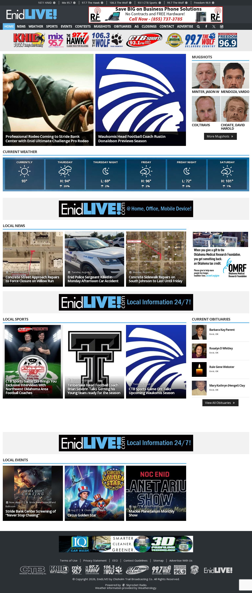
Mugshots (102, 26)
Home (9, 26)
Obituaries (122, 26)
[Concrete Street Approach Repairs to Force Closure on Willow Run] (33, 259)
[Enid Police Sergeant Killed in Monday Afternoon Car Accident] (94, 259)
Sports (52, 26)
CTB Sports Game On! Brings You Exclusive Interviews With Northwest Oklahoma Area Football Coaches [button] (31, 387)
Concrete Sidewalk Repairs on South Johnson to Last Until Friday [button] (155, 279)
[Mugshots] (206, 75)
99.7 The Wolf (175, 2)
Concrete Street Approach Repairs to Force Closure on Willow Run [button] (32, 279)
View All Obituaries (218, 403)
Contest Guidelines (136, 560)
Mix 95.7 (67, 2)
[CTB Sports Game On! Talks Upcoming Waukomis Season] (156, 362)
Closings (149, 26)
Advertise (185, 26)
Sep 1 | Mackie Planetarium (148, 506)
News (21, 26)
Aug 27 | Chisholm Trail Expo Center (92, 510)
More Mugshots (218, 136)
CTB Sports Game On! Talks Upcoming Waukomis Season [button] (151, 391)
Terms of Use (68, 560)
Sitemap (158, 560)
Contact (167, 26)
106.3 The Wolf (119, 2)
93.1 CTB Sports (148, 2)
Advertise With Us (180, 560)
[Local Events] (33, 493)
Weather (36, 26)
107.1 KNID (45, 2)
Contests (83, 26)
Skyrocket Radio (135, 585)
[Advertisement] (156, 14)
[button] (198, 26)
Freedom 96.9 (202, 2)
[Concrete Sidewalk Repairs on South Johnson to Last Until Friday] (156, 259)
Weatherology (147, 588)
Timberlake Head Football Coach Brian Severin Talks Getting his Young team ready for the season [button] (94, 389)
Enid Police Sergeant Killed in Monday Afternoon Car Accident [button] (93, 279)
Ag (136, 26)
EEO (115, 560)
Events (66, 26)
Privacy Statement (95, 560)
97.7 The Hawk (91, 2)
